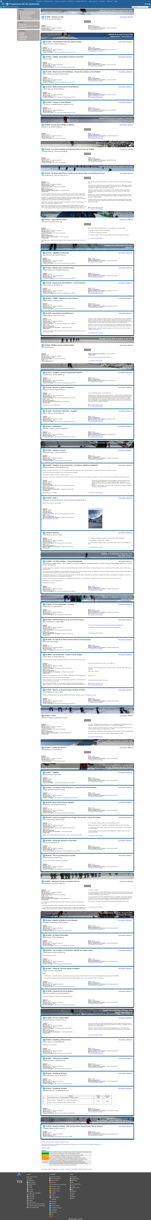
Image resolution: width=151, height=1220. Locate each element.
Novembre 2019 (23, 36)
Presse (73, 1193)
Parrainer (30, 1200)
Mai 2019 (22, 34)
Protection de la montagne (34, 1193)
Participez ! (74, 1191)
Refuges (73, 1196)
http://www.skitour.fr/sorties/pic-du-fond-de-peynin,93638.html (109, 625)
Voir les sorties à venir (25, 14)
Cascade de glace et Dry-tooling (58, 1184)
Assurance (30, 1189)
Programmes (48, 1)
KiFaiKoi (71, 1)
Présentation (23, 24)
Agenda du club (31, 1202)
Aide (115, 1)
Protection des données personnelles (36, 1205)
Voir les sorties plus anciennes (27, 11)
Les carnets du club (75, 1184)
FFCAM (30, 1187)
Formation (30, 1191)
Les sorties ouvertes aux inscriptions (29, 18)
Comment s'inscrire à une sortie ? (49, 1145)
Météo (72, 1194)
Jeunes (53, 1195)
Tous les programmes (56, 1178)
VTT (52, 1216)
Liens (72, 1198)
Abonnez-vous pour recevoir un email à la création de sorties (55, 1141)
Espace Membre (81, 1)
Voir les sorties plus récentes (27, 13)
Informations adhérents (126, 17)
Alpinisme (53, 1182)
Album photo (93, 1)
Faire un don (31, 1198)
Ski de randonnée (55, 1205)
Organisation (31, 1180)
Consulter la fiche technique (96, 29)
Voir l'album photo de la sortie (96, 96)
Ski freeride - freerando (56, 1207)
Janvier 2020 (23, 39)
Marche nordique (55, 1197)
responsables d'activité (76, 1169)
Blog (72, 1182)
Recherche (73, 1176)
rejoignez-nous (98, 1144)
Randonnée (53, 1201)
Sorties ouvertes (60, 1)
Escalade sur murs (55, 1190)
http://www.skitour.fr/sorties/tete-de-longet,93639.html (108, 627)
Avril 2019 (22, 33)
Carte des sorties (75, 1187)
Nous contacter (31, 1182)
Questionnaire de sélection (49, 582)
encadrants (89, 1169)
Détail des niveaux (45, 1148)
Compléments (23, 27)
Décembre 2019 (23, 37)
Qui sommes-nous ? (33, 1176)
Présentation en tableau (26, 17)
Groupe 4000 (31, 1196)
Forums (73, 1185)
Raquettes (53, 1203)
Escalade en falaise (55, 1186)
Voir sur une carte (24, 16)
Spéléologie (54, 1212)
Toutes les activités (55, 1176)
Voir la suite (87, 21)
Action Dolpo (31, 1194)
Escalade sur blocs (55, 1188)
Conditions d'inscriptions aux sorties (29, 26)
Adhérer (109, 1)
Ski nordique (54, 1210)
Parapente (53, 1199)
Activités (39, 1)
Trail (52, 1214)
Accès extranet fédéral (33, 1207)
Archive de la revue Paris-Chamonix (36, 1203)
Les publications (75, 1178)
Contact (102, 1)
